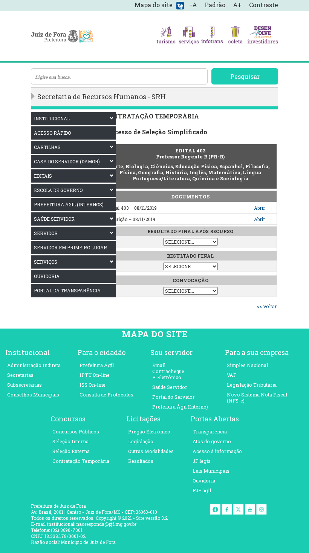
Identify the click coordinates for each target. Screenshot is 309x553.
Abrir (259, 208)
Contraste (263, 5)
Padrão (215, 5)
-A (193, 5)
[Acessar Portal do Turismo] (165, 36)
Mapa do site (154, 5)
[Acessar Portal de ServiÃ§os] (188, 36)
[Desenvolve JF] (262, 36)
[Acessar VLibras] (180, 5)
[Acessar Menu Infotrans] (211, 36)
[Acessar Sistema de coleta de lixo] (235, 36)
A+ (237, 5)
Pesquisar (245, 76)
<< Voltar (267, 306)
